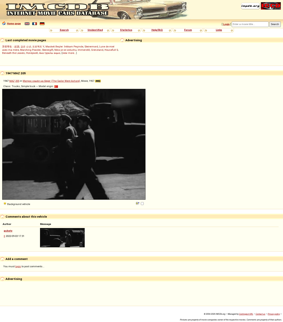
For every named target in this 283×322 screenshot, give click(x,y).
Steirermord (91, 46)
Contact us (260, 314)
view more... (69, 53)
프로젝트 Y (38, 46)
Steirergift (47, 49)
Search (64, 29)
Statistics (126, 29)
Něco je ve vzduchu (65, 49)
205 (17, 80)
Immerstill (84, 49)
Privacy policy (274, 314)
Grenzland (97, 49)
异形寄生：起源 (10, 46)
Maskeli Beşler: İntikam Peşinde (64, 46)
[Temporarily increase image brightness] (138, 203)
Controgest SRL (246, 314)
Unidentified (95, 29)
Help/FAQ (157, 29)
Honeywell (32, 53)
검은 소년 (26, 46)
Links (219, 29)
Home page (14, 23)
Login (226, 24)
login (18, 266)
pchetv (8, 230)
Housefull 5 (111, 49)
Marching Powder (30, 49)
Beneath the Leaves (13, 53)
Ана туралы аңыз (49, 53)
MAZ (12, 80)
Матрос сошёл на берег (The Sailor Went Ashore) (51, 80)
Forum (188, 29)
